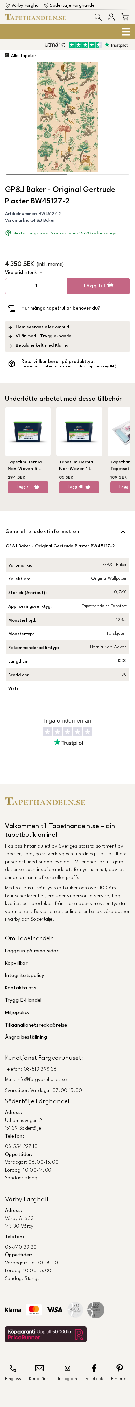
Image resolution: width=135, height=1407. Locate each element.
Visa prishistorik (21, 272)
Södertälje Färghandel (73, 5)
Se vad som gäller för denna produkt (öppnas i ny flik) (68, 366)
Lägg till (94, 286)
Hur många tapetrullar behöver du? (60, 308)
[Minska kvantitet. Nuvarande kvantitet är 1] (18, 286)
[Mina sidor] (111, 17)
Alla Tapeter (23, 56)
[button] (98, 17)
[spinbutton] (36, 286)
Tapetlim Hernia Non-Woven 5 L (25, 465)
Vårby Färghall (26, 5)
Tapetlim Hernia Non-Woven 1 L (76, 465)
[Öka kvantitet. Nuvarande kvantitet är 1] (54, 286)
